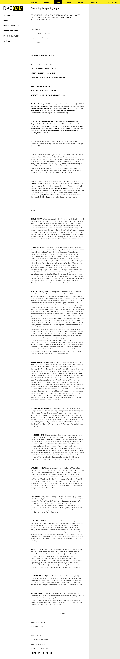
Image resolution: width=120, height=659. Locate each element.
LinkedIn (47, 653)
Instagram (115, 2)
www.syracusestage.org (38, 622)
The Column (9, 15)
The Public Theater (77, 298)
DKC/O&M (13, 8)
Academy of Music (72, 307)
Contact (81, 2)
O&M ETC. (94, 2)
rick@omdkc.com (36, 38)
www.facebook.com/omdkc (39, 640)
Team (69, 2)
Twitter (109, 2)
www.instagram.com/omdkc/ (40, 648)
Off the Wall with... (11, 30)
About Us (34, 2)
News (6, 20)
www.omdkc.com (36, 635)
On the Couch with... (12, 25)
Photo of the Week (11, 36)
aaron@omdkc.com (49, 38)
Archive (7, 41)
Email (51, 653)
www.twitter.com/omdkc (38, 644)
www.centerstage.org (37, 626)
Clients (46, 2)
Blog (58, 2)
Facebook (112, 2)
